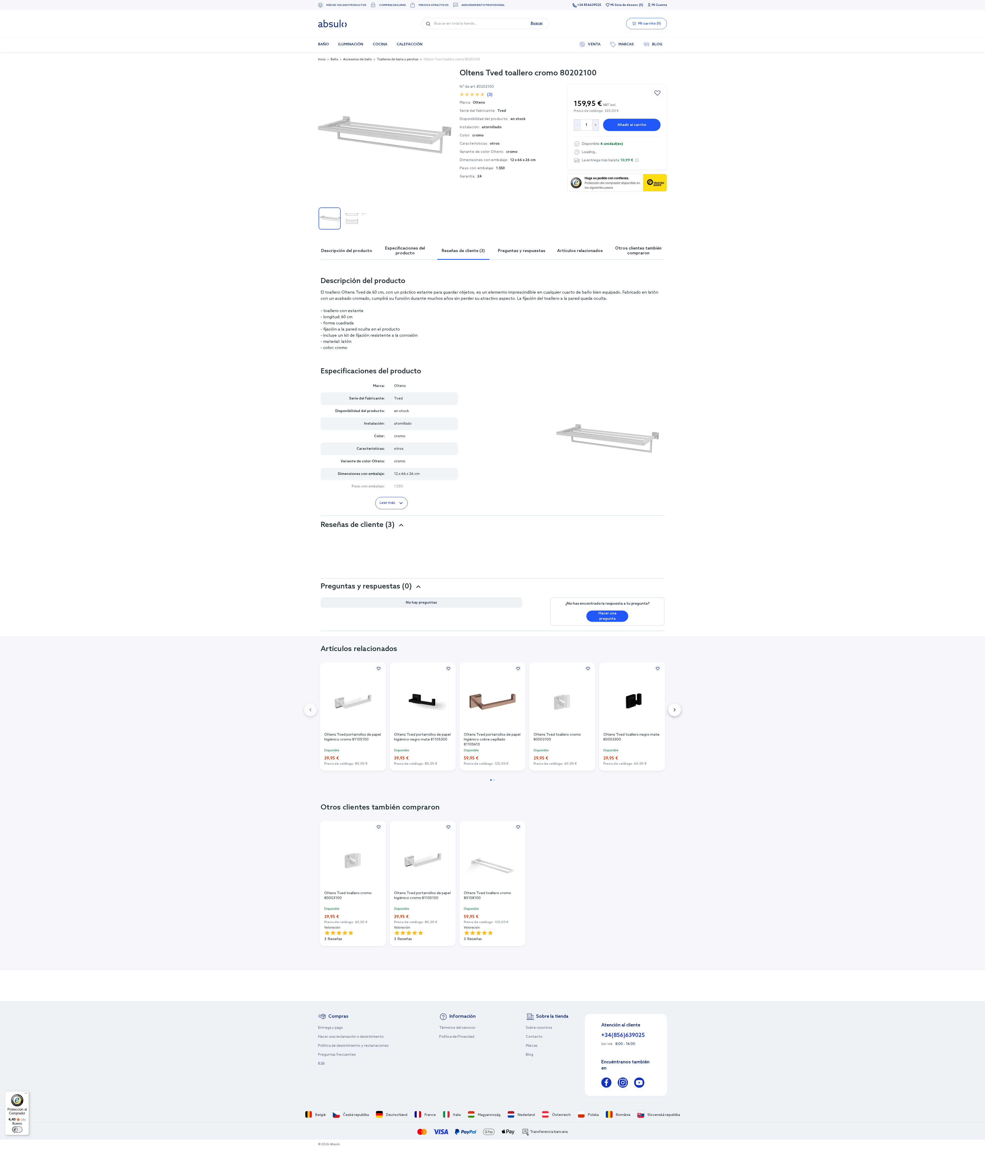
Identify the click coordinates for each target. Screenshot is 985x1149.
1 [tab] (491, 780)
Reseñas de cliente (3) (463, 250)
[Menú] (26, 1094)
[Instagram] (623, 1083)
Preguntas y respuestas (521, 250)
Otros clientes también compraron (638, 251)
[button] (637, 160)
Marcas (531, 1046)
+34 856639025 (589, 5)
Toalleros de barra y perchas (397, 59)
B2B (321, 1064)
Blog (529, 1055)
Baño (334, 59)
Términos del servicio (457, 1028)
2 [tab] (494, 780)
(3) (490, 94)
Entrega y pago (330, 1028)
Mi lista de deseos (624, 5)
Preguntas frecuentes (337, 1055)
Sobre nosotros (539, 1028)
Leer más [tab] (387, 503)
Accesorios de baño (357, 59)
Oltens (400, 386)
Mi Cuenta (659, 5)
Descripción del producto (346, 250)
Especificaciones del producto (405, 251)
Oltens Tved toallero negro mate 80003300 (631, 737)
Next (674, 709)
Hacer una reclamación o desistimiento (351, 1037)
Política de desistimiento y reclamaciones (353, 1046)
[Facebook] (606, 1083)
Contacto (534, 1037)
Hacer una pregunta (607, 616)
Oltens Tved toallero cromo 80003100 (557, 737)
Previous (310, 709)
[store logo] (332, 23)
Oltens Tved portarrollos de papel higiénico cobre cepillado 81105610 (492, 739)
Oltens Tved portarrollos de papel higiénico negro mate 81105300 (422, 737)
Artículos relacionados (580, 250)
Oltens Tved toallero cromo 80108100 (487, 895)
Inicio (322, 59)
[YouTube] (639, 1083)
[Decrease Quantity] (577, 125)
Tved (501, 111)
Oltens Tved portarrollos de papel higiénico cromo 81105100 (352, 737)
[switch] (17, 1129)
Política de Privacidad (456, 1037)
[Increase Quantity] (596, 125)
